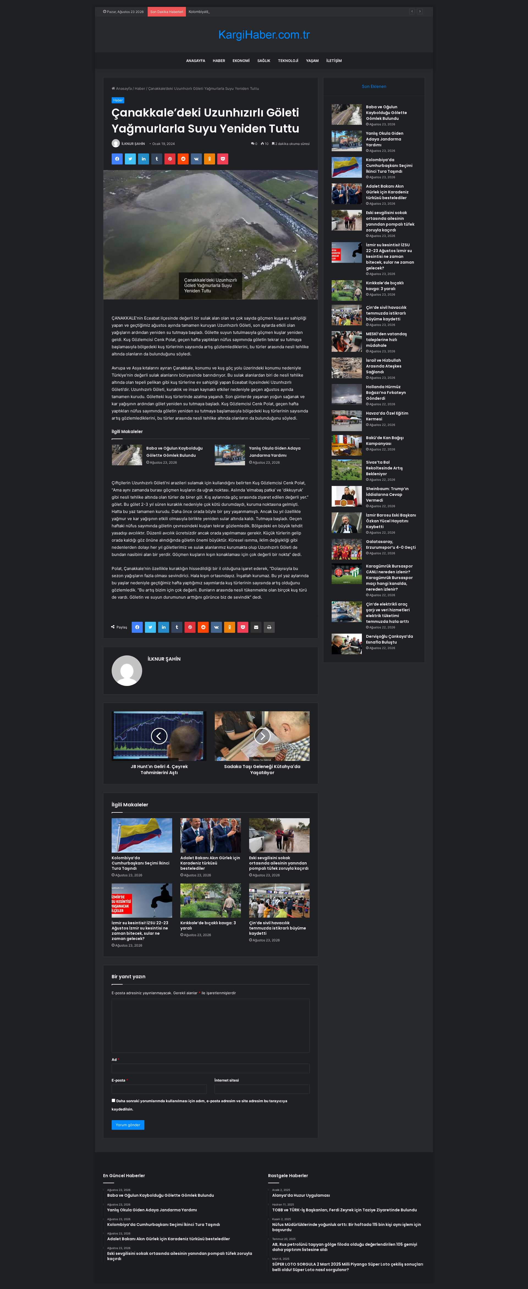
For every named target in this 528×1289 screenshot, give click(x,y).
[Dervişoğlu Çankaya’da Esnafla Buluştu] (347, 644)
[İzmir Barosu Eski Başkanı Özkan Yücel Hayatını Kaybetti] (347, 522)
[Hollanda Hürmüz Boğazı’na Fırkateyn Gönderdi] (347, 394)
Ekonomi (241, 60)
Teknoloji (288, 60)
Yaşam (312, 60)
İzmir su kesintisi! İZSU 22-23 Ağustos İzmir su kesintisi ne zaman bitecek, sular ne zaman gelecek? (140, 930)
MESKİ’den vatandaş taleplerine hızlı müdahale (386, 339)
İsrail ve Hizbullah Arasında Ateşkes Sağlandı (384, 366)
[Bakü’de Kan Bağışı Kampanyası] (347, 445)
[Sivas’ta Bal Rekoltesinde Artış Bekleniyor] (347, 470)
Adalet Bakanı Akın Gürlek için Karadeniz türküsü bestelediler (210, 863)
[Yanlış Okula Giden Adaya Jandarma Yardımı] (230, 455)
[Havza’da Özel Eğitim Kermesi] (347, 420)
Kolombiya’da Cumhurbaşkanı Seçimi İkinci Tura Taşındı (235, 11)
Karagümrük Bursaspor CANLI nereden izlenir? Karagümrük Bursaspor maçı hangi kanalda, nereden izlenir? (389, 577)
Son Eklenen (374, 86)
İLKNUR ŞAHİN (133, 144)
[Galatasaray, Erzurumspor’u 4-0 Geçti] (347, 549)
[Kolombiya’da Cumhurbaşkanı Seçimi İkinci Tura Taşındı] (142, 835)
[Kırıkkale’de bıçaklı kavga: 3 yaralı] (210, 900)
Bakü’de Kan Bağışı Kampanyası (385, 440)
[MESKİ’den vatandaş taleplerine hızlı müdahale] (347, 341)
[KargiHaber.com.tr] (264, 34)
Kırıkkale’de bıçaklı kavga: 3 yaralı (208, 925)
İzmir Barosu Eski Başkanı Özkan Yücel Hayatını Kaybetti (391, 520)
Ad (115, 1059)
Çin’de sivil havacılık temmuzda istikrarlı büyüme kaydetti (277, 928)
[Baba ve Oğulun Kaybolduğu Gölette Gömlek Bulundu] (127, 455)
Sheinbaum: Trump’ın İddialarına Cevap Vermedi (387, 494)
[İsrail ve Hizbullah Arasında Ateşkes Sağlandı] (347, 368)
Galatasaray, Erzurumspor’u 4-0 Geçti (391, 544)
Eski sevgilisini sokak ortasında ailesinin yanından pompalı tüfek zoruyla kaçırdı (279, 863)
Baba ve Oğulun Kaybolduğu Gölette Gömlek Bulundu (386, 112)
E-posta (120, 1080)
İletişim (334, 60)
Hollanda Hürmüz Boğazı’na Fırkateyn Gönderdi (386, 392)
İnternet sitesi (227, 1080)
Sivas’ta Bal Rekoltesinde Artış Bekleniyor (384, 468)
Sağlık (263, 60)
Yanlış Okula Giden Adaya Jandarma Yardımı (384, 139)
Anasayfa (195, 60)
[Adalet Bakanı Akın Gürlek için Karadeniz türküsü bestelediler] (210, 835)
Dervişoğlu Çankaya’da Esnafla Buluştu (389, 639)
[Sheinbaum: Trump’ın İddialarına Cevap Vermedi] (347, 496)
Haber (219, 60)
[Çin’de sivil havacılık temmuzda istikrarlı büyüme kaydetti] (279, 900)
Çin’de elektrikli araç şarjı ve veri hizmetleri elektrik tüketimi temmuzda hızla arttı (388, 612)
